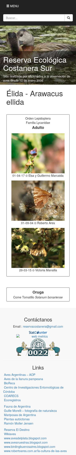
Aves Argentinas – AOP (19, 374)
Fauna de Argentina (17, 406)
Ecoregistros (12, 400)
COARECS (11, 396)
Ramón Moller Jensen (18, 423)
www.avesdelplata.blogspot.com (25, 438)
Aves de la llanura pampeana (23, 379)
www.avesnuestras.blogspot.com (26, 442)
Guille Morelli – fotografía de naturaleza (30, 410)
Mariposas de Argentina (20, 415)
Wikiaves (10, 434)
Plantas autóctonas (17, 419)
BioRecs (9, 383)
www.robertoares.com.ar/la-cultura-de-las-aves (35, 451)
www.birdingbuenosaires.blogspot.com (29, 446)
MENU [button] (14, 6)
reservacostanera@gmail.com (43, 326)
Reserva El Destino (17, 429)
